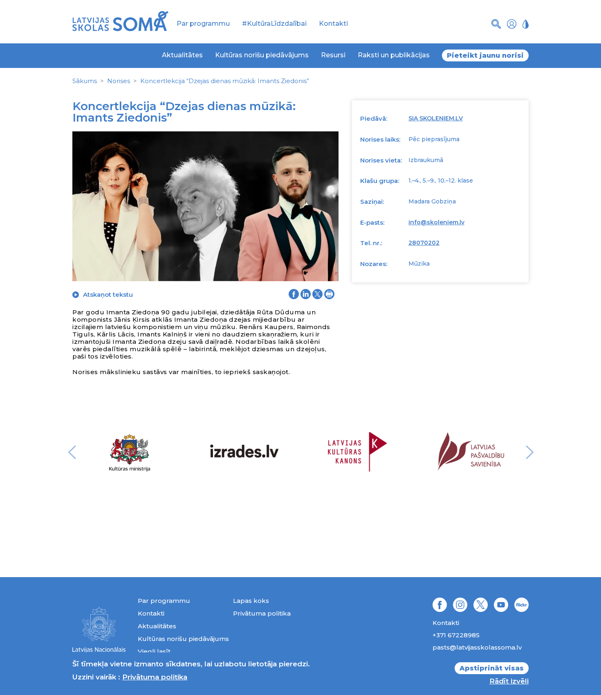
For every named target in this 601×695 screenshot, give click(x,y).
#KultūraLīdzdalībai (274, 23)
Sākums (84, 81)
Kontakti (333, 23)
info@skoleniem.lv (436, 222)
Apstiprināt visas (492, 668)
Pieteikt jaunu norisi (485, 55)
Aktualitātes (182, 55)
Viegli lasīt (154, 651)
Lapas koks (251, 601)
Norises (118, 81)
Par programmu (203, 23)
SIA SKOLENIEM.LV (435, 118)
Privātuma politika (262, 613)
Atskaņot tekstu (108, 294)
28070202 (424, 242)
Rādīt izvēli (509, 681)
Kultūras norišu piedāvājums (262, 55)
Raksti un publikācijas (394, 55)
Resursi (333, 55)
